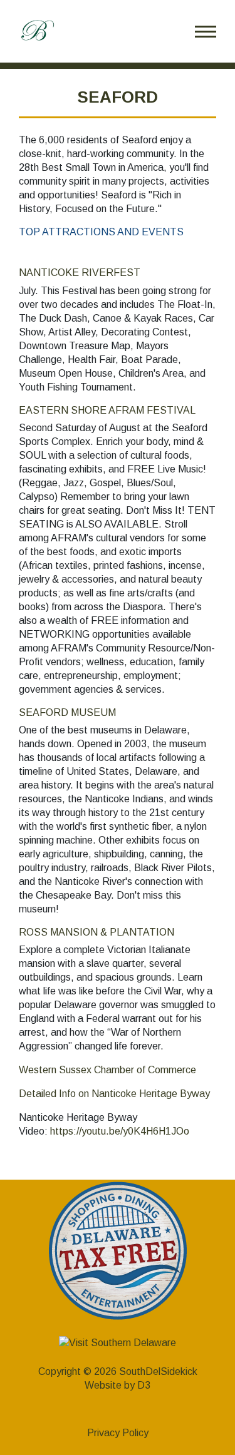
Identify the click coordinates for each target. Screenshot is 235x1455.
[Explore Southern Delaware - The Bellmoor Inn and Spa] (37, 30)
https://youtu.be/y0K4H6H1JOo (119, 1131)
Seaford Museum (67, 712)
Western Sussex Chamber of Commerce (107, 1069)
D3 (143, 1385)
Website (103, 1385)
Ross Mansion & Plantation (96, 932)
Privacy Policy (118, 1432)
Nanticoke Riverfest (79, 272)
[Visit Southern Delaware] (117, 1342)
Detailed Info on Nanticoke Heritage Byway (114, 1093)
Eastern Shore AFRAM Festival (107, 410)
